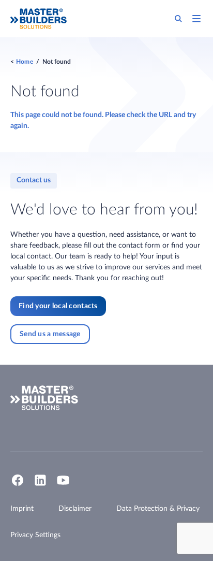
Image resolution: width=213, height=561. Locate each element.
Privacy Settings (35, 535)
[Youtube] (63, 485)
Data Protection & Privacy (158, 508)
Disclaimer (75, 508)
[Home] (38, 18)
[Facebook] (17, 485)
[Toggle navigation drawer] (196, 18)
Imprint (22, 508)
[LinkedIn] (40, 485)
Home (24, 62)
